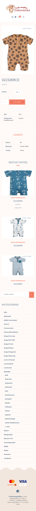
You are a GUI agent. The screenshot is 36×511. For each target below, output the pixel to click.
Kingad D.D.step (9, 336)
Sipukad (7, 415)
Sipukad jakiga (10, 419)
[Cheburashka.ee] (18, 9)
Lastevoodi (8, 368)
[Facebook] (15, 17)
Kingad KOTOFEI (9, 340)
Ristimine (7, 454)
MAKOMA (7, 372)
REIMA (6, 446)
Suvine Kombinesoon (18, 198)
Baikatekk (7, 316)
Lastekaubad (8, 364)
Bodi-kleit (8, 379)
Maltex (6, 431)
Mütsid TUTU (8, 438)
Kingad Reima (8, 348)
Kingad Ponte (8, 344)
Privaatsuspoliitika (15, 496)
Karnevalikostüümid (11, 332)
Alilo (5, 312)
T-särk (7, 427)
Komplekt (8, 399)
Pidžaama (8, 407)
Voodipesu (7, 458)
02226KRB (18, 245)
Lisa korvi (17, 102)
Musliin (7, 403)
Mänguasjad (8, 434)
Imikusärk (8, 387)
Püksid (7, 411)
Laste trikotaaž (9, 360)
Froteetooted (8, 328)
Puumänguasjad (9, 442)
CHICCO (6, 324)
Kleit (6, 391)
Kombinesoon (9, 395)
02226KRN (17, 201)
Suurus (4, 92)
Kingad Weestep (9, 356)
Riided (6, 450)
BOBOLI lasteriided (10, 320)
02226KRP (18, 284)
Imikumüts (8, 383)
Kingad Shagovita (10, 352)
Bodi (6, 375)
